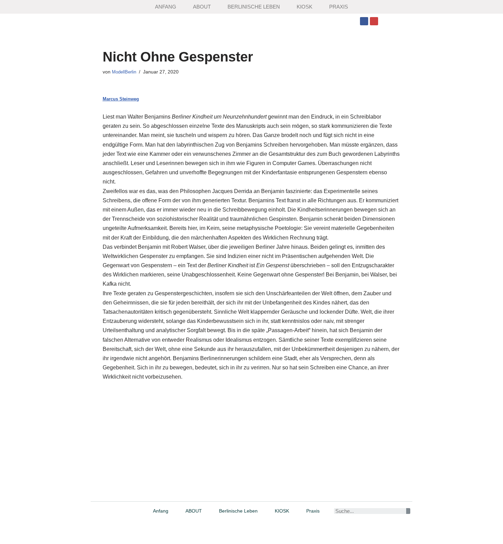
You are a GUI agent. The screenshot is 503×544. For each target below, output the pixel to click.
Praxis (338, 7)
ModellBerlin (124, 71)
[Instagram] (374, 21)
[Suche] (408, 511)
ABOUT (202, 7)
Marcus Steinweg (121, 98)
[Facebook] (364, 21)
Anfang (165, 7)
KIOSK (304, 7)
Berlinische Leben (254, 7)
